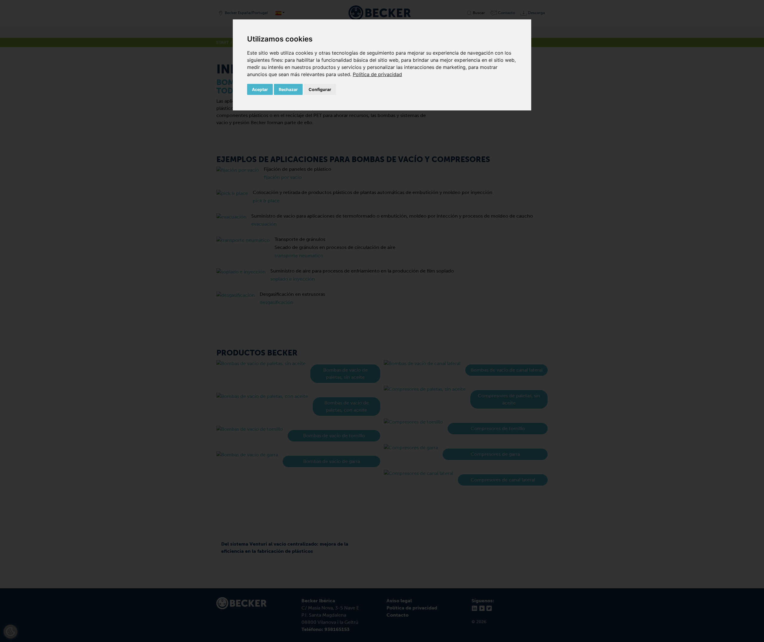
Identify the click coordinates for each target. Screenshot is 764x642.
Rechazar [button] (288, 89)
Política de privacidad (377, 74)
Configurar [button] (320, 89)
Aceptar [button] (260, 89)
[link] (377, 74)
